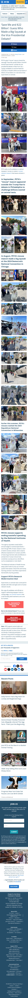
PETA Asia (18, 973)
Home (2, 17)
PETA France (17, 966)
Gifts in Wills (19, 954)
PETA (5, 651)
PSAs (8, 940)
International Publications (14, 923)
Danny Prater (18, 54)
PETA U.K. (10, 966)
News (6, 17)
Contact (16, 985)
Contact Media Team (14, 942)
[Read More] (14, 869)
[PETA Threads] (22, 669)
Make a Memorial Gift (14, 951)
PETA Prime (8, 919)
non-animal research (15, 594)
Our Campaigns (17, 929)
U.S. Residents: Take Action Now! (14, 604)
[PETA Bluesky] (19, 669)
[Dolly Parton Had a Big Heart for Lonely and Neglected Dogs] (14, 692)
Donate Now (9, 947)
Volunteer (16, 917)
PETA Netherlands (14, 969)
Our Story (11, 913)
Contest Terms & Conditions (14, 987)
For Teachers (18, 932)
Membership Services (14, 958)
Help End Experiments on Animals (14, 619)
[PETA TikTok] (15, 669)
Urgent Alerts (10, 929)
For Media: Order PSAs (16, 940)
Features (4, 13)
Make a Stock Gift (10, 954)
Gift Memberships (10, 960)
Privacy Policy (10, 992)
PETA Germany (14, 967)
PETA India (18, 971)
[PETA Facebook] (14, 666)
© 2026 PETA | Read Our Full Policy (14, 984)
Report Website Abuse (14, 994)
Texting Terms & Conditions (14, 991)
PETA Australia (11, 973)
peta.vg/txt (3, 654)
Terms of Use (18, 992)
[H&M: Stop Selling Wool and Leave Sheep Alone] (14, 763)
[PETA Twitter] (17, 666)
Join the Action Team (14, 930)
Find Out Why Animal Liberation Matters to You (14, 915)
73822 (10, 651)
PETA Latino (19, 974)
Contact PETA (19, 921)
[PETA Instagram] (21, 666)
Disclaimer (14, 989)
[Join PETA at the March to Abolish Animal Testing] (14, 741)
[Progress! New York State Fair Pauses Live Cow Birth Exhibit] (14, 787)
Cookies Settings (14, 996)
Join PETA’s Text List (10, 921)
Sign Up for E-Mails (17, 919)
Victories (11, 917)
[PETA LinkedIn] (12, 669)
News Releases (18, 938)
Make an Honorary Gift (14, 953)
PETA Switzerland (11, 971)
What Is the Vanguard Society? (14, 956)
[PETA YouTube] (5, 669)
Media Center (9, 938)
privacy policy (21, 842)
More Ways (19, 960)
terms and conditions (21, 837)
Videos (12, 13)
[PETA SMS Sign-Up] (8, 669)
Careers (17, 913)
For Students (10, 932)
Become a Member (17, 947)
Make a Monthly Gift (14, 949)
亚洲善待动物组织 (10, 974)
